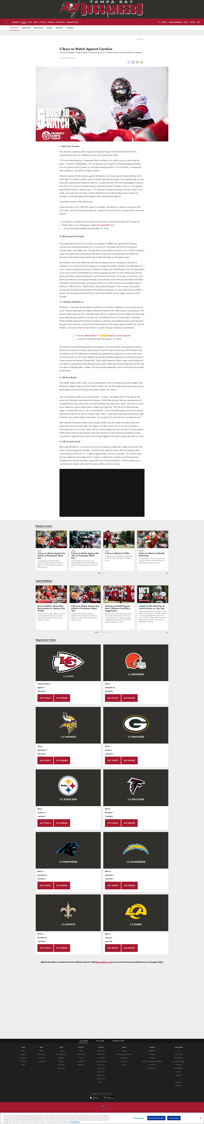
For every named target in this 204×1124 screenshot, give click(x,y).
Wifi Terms (152, 1064)
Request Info (101, 1075)
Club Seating (101, 1058)
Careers (124, 1051)
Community (41, 1061)
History (23, 1064)
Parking (152, 1058)
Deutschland (178, 1085)
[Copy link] (141, 62)
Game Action (81, 1054)
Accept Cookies (174, 1118)
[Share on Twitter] (133, 63)
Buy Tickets (45, 698)
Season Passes (101, 1054)
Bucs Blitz (41, 1058)
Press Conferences (61, 1054)
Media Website (178, 1058)
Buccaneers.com (103, 962)
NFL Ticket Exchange (178, 1061)
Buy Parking (61, 698)
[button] (102, 492)
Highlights (61, 1058)
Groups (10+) (101, 1071)
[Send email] (137, 63)
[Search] (159, 22)
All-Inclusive (100, 1064)
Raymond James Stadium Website (152, 1061)
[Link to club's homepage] (5, 21)
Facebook (178, 1075)
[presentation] (167, 573)
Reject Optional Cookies (156, 1118)
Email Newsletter (178, 1068)
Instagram (178, 1082)
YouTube (178, 1071)
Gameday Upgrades (100, 1061)
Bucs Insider (61, 1064)
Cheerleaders (81, 1064)
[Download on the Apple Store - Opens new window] (94, 1098)
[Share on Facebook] (128, 63)
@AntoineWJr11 (92, 335)
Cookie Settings (139, 1118)
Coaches (23, 1054)
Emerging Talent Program (124, 1054)
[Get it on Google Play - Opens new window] (109, 1098)
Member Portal (101, 1079)
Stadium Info (152, 1051)
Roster (23, 1051)
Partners (124, 1064)
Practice (81, 1058)
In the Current (61, 1068)
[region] (102, 1118)
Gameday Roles (124, 1058)
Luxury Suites (101, 1068)
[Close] (200, 1118)
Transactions (23, 1058)
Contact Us (124, 1061)
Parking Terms (152, 1068)
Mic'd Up (61, 1061)
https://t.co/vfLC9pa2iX (120, 335)
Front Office (23, 1061)
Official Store (178, 1054)
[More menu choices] (80, 22)
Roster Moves (41, 1054)
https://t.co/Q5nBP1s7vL (103, 225)
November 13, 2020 (99, 228)
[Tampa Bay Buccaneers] (102, 1107)
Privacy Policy (74, 1122)
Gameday (152, 1054)
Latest (41, 1051)
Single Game (101, 1051)
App (178, 1051)
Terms (101, 1082)
